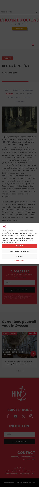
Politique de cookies (18, 260)
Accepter (19, 246)
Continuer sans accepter (19, 251)
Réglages (19, 256)
